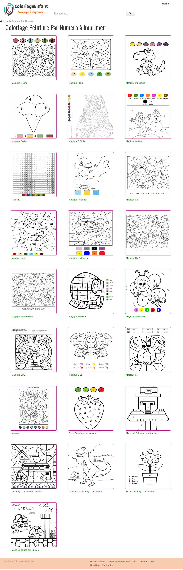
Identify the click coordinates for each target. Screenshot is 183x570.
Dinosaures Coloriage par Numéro (85, 491)
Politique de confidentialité (122, 561)
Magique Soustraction (22, 316)
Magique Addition (77, 316)
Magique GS (132, 200)
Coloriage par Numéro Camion (27, 491)
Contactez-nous (147, 561)
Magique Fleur (76, 83)
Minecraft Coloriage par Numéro (141, 433)
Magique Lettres (134, 141)
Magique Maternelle (135, 316)
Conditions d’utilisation (101, 565)
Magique (16, 433)
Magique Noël (18, 258)
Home (165, 3)
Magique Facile (19, 141)
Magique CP (132, 375)
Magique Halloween (78, 258)
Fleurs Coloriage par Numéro (140, 491)
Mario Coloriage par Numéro (25, 550)
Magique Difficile (77, 141)
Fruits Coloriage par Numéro (83, 433)
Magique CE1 (75, 375)
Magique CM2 (133, 258)
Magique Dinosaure (135, 83)
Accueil (6, 21)
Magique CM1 (18, 375)
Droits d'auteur (97, 561)
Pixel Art (15, 200)
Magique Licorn (19, 83)
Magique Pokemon (78, 200)
